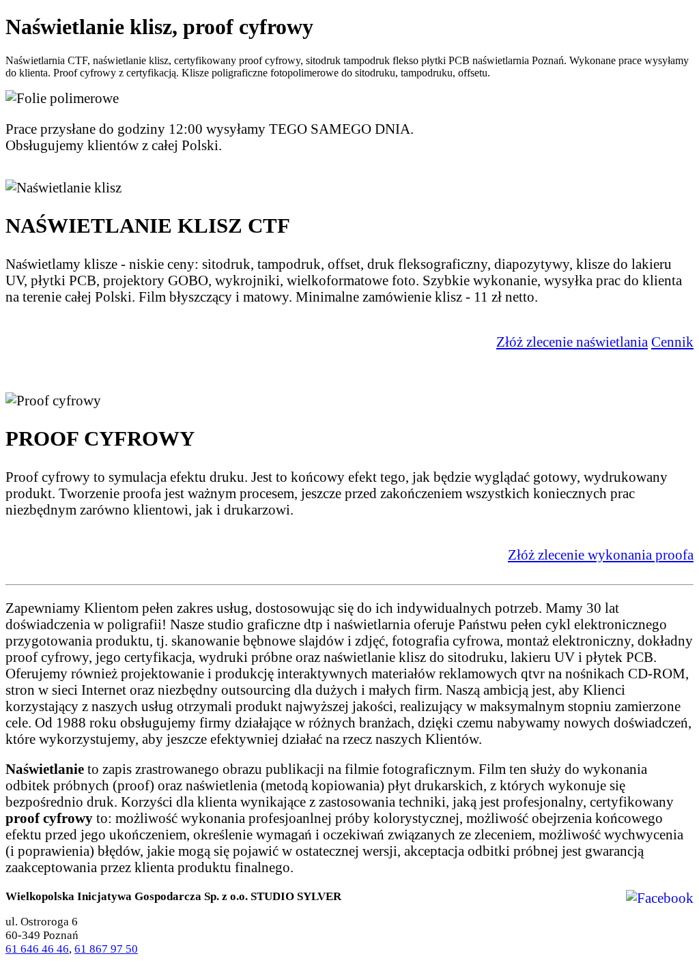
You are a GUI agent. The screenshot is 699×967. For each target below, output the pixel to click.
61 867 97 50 (106, 948)
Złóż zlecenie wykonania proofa (601, 554)
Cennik (672, 341)
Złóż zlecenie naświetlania (572, 341)
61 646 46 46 (37, 948)
